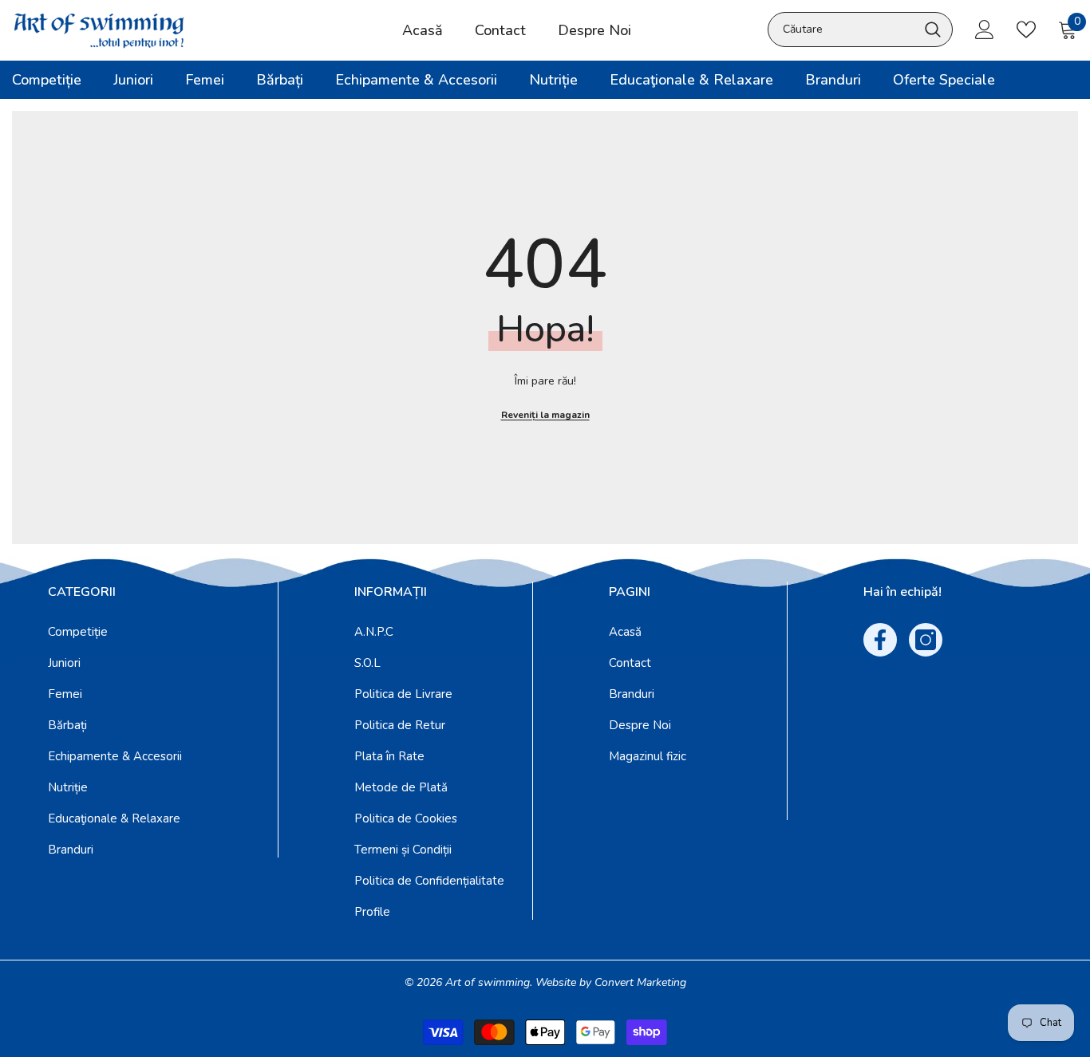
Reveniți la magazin (545, 414)
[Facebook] (880, 640)
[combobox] (842, 29)
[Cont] (984, 29)
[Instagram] (925, 640)
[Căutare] (860, 29)
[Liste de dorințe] (1026, 29)
